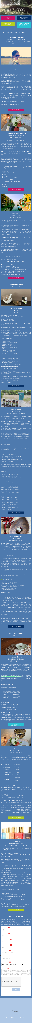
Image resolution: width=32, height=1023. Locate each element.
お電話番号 (4, 956)
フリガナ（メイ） (5, 944)
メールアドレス (5, 950)
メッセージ (4, 968)
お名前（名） (4, 933)
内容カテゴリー (5, 962)
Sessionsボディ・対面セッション (8, 18)
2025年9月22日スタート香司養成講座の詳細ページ (24, 25)
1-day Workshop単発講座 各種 (24, 18)
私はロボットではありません (11, 981)
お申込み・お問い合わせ (16, 109)
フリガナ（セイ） (5, 939)
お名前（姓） (4, 927)
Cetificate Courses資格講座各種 (8, 24)
